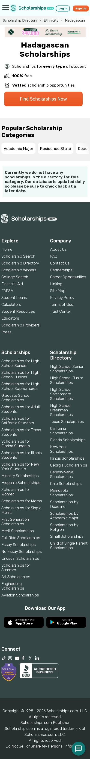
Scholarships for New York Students (20, 466)
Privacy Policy (62, 297)
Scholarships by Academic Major (64, 515)
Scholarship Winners (18, 270)
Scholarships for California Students (17, 420)
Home (6, 249)
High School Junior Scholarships (66, 380)
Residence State (55, 148)
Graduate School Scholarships (15, 397)
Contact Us (60, 263)
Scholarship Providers (20, 325)
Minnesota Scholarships (61, 492)
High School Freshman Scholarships (61, 410)
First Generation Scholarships (15, 521)
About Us (58, 249)
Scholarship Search (18, 256)
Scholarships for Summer (15, 567)
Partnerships (61, 270)
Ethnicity (51, 20)
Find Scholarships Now (43, 99)
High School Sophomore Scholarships (61, 394)
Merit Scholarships (17, 530)
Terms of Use (61, 304)
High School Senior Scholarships (66, 368)
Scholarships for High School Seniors (20, 363)
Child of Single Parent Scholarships (68, 545)
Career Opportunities (68, 277)
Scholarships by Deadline (64, 504)
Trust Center (60, 311)
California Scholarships (61, 430)
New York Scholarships (61, 449)
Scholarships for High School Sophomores (20, 386)
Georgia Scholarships (68, 465)
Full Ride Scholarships (20, 537)
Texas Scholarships (67, 421)
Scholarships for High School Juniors (20, 374)
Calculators (11, 304)
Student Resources (18, 311)
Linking (56, 283)
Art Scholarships (15, 576)
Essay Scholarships (18, 544)
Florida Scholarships (68, 440)
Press (6, 332)
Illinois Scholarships (67, 458)
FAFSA (7, 290)
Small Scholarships (67, 536)
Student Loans (14, 297)
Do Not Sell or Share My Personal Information (45, 746)
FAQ (53, 256)
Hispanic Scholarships (20, 482)
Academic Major (18, 148)
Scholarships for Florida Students (15, 443)
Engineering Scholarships (12, 585)
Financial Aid (12, 283)
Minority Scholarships (20, 475)
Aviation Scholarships (20, 595)
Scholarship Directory (20, 20)
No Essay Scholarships (21, 551)
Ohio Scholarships (66, 483)
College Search (14, 277)
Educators (10, 318)
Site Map (58, 290)
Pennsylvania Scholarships (61, 474)
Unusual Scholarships (20, 558)
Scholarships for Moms (21, 501)
